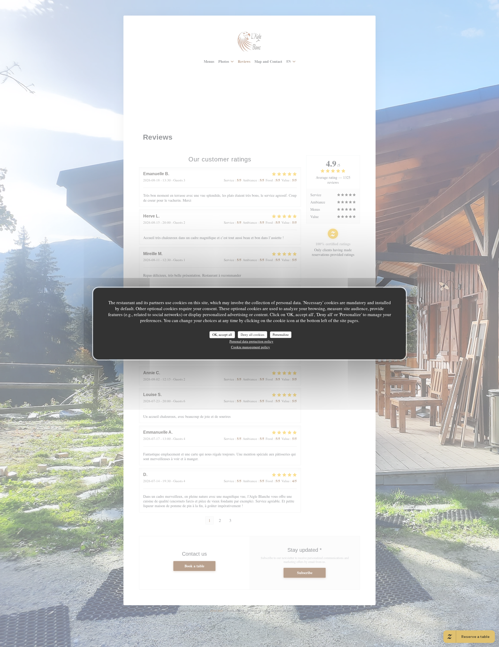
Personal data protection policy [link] (251, 341)
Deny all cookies (252, 334)
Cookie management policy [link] (250, 347)
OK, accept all (222, 334)
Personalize (281, 334)
